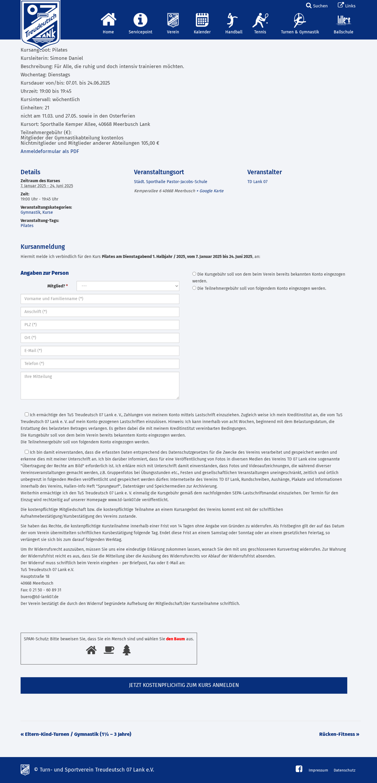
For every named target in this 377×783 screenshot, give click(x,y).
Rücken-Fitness (339, 734)
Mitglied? (57, 286)
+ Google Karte (210, 191)
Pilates (27, 226)
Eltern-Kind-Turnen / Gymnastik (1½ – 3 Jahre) (76, 734)
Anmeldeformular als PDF (50, 151)
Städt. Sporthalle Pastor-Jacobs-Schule (170, 182)
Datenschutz (344, 770)
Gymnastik (30, 212)
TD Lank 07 (257, 182)
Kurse (47, 212)
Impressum (318, 770)
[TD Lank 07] (39, 7)
